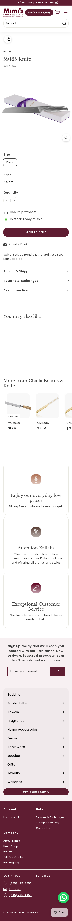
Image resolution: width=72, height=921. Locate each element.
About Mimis (11, 841)
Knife (10, 162)
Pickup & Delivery (47, 822)
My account (11, 817)
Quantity (10, 192)
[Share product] (7, 39)
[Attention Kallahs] (36, 531)
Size (6, 155)
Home (7, 51)
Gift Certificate (13, 857)
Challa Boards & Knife (33, 383)
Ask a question (15, 290)
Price (7, 175)
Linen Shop (10, 846)
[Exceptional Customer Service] (36, 588)
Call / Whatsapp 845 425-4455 (34, 2)
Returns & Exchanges (21, 281)
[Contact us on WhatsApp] (63, 897)
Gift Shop (9, 851)
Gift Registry (11, 862)
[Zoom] (66, 137)
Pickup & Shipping (18, 271)
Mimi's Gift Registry (39, 12)
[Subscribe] (57, 671)
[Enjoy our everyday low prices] (36, 479)
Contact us (43, 828)
